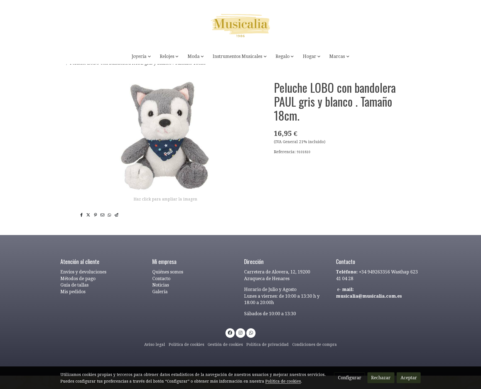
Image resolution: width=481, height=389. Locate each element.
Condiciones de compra (314, 344)
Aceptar (409, 377)
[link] (240, 24)
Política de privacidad (267, 344)
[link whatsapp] (251, 332)
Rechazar (381, 377)
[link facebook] (230, 332)
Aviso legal (154, 344)
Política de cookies (186, 344)
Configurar (349, 377)
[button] (141, 56)
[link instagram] (240, 332)
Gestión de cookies (225, 344)
